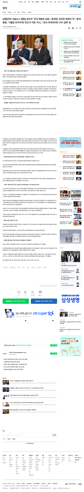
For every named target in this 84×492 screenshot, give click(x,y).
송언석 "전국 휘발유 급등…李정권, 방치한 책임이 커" (21, 381)
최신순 (4, 439)
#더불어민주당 (12, 267)
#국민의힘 (5, 267)
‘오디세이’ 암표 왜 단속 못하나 (67, 285)
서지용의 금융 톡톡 (64, 269)
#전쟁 (28, 267)
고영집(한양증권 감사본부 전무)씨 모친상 (12, 361)
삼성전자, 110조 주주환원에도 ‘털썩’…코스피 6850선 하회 (15, 364)
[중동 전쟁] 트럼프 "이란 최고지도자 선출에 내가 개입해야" (23, 410)
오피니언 (20, 2)
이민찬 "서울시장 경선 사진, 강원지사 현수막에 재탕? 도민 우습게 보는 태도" (27, 402)
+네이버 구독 (53, 345)
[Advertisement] (30, 422)
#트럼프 (39, 267)
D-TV (67, 2)
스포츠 (51, 2)
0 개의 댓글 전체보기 (30, 443)
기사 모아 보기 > (13, 354)
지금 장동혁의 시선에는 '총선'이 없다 (68, 265)
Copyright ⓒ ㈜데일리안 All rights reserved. (61, 488)
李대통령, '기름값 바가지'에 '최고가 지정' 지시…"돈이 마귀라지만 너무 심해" (27, 388)
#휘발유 (44, 267)
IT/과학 (42, 2)
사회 (29, 2)
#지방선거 (33, 267)
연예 (47, 2)
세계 (55, 2)
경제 (32, 2)
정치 (25, 2)
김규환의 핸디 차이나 (64, 276)
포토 (63, 2)
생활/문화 (37, 2)
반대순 (13, 439)
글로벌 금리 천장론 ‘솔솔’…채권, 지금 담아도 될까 (13, 369)
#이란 (23, 267)
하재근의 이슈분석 (64, 283)
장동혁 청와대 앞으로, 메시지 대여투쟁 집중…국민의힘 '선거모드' (24, 395)
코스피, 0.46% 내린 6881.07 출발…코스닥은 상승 (14, 367)
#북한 (19, 267)
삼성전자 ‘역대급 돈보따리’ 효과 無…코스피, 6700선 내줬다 (16, 359)
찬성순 (9, 439)
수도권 (59, 2)
